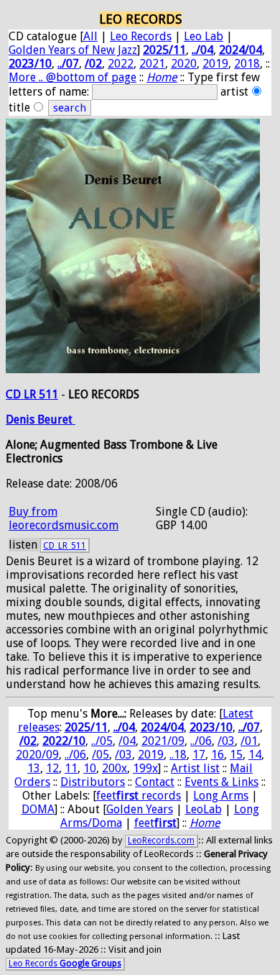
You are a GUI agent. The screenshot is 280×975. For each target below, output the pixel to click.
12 (52, 768)
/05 (100, 754)
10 (89, 768)
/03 (226, 741)
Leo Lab (203, 36)
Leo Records (141, 36)
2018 (247, 63)
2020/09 (37, 754)
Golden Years (139, 809)
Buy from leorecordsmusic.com (63, 518)
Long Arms (220, 795)
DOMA (38, 809)
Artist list (195, 768)
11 (71, 768)
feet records (138, 795)
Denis (21, 419)
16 (217, 754)
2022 (121, 63)
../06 (201, 741)
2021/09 (163, 741)
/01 (249, 741)
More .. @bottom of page (72, 77)
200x (114, 768)
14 (254, 754)
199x (145, 768)
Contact (154, 782)
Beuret (56, 419)
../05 (102, 741)
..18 (178, 754)
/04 (127, 741)
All (90, 36)
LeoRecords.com (161, 841)
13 (33, 768)
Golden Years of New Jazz (73, 50)
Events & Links (221, 782)
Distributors (92, 782)
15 (236, 754)
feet (155, 823)
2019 (215, 63)
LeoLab (203, 809)
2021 (152, 63)
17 (198, 754)
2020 (184, 63)
